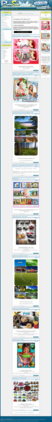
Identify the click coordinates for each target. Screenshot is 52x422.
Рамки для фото (4, 16)
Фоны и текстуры (4, 19)
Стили (3, 32)
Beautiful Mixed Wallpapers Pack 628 (20, 255)
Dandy (23, 180)
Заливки (3, 38)
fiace (23, 310)
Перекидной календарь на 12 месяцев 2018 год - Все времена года (24, 178)
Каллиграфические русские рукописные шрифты (46, 62)
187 (29, 412)
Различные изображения (5, 27)
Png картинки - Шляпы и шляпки (19, 378)
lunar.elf (24, 75)
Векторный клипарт (4, 25)
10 (26, 412)
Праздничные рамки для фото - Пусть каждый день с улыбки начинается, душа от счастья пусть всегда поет (26, 73)
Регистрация (46, 14)
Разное (6, 41)
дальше (31, 412)
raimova (26, 257)
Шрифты (3, 33)
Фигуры (3, 35)
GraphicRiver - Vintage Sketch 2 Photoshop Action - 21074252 (25, 165)
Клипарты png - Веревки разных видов (21, 308)
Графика (6, 14)
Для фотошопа (15, 166)
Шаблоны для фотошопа (5, 17)
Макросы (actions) (19, 166)
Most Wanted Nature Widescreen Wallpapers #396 (23, 112)
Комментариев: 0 (23, 70)
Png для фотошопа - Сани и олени (20, 216)
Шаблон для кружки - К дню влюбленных (21, 35)
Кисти (2, 30)
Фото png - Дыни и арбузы (18, 339)
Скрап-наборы (4, 22)
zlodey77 (26, 166)
